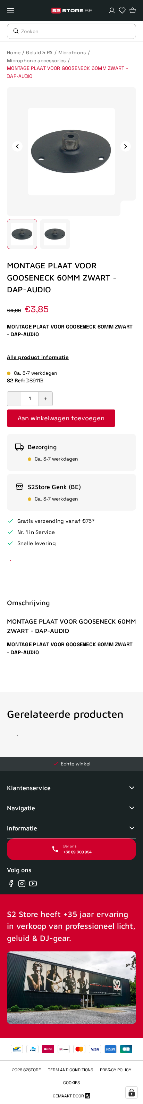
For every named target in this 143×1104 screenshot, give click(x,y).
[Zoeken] (14, 31)
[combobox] (78, 31)
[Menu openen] (12, 10)
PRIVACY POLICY (115, 1070)
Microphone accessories (36, 60)
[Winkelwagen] (132, 10)
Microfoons (72, 52)
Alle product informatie (38, 357)
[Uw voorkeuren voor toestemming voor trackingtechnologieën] (131, 1092)
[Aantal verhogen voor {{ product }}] (45, 399)
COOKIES (71, 1083)
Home (13, 52)
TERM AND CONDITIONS (70, 1070)
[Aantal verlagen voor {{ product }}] (14, 399)
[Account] (111, 10)
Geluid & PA (39, 52)
